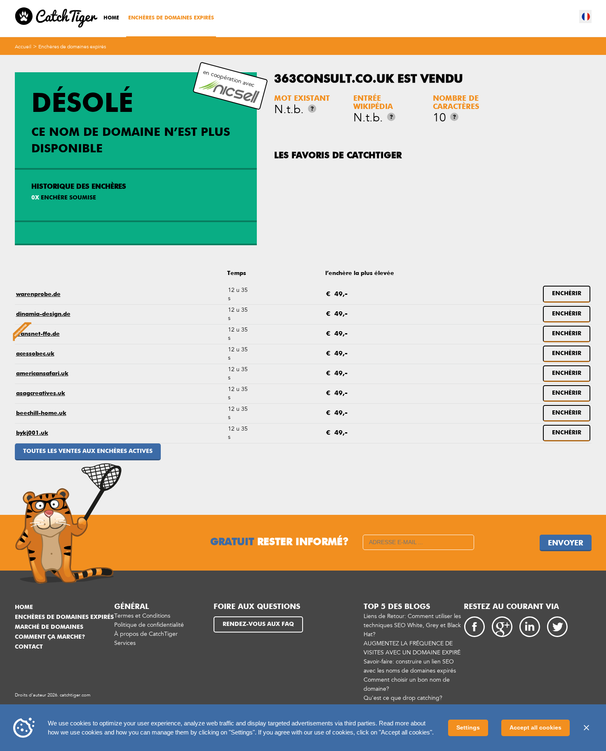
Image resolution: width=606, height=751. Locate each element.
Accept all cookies (535, 727)
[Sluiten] (586, 728)
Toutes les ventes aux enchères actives (88, 451)
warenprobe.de (38, 294)
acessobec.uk (35, 354)
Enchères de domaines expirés (171, 18)
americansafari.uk (42, 374)
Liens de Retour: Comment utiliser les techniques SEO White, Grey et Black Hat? (412, 625)
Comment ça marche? (50, 637)
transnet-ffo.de (38, 334)
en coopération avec (229, 78)
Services (125, 643)
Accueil (23, 47)
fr (586, 16)
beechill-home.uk (41, 413)
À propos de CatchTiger (146, 633)
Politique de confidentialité (149, 624)
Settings (468, 727)
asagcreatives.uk (40, 393)
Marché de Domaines (49, 627)
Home (111, 18)
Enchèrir (566, 293)
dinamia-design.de (43, 314)
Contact (29, 647)
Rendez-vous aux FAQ (258, 624)
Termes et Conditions (142, 615)
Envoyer (565, 543)
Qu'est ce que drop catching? (403, 697)
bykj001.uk (32, 433)
